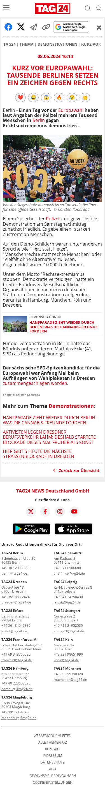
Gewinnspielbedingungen (52, 776)
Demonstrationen (57, 44)
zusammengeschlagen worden (35, 383)
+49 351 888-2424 (15, 597)
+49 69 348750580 (16, 654)
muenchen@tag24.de (70, 679)
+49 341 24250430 (68, 597)
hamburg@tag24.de (16, 688)
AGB (52, 769)
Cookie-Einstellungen (53, 783)
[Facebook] (45, 511)
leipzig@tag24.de (67, 602)
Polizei (52, 219)
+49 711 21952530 (68, 625)
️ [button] (20, 97)
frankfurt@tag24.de (16, 660)
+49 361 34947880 (16, 625)
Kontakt (52, 749)
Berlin (38, 120)
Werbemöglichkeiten (52, 736)
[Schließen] (99, 27)
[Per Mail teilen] (33, 27)
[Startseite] (52, 8)
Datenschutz (52, 762)
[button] (98, 8)
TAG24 (9, 44)
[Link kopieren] (46, 27)
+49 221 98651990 (68, 654)
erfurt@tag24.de (14, 631)
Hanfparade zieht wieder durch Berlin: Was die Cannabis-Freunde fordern (63, 326)
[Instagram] (60, 511)
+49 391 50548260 (16, 712)
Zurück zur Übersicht (79, 470)
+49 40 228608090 (16, 683)
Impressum (52, 756)
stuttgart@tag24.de (69, 631)
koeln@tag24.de (66, 660)
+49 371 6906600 (67, 568)
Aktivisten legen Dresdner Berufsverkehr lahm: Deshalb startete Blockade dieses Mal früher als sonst (49, 437)
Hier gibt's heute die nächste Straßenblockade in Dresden (38, 453)
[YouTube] (74, 511)
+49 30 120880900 (16, 568)
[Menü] (6, 8)
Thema (27, 44)
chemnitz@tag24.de (69, 573)
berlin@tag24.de (14, 573)
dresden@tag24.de (16, 602)
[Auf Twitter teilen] (21, 27)
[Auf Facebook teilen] (8, 27)
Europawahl (70, 110)
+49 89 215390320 (68, 674)
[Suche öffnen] (88, 8)
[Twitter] (31, 511)
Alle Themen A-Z (52, 742)
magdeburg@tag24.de (18, 717)
